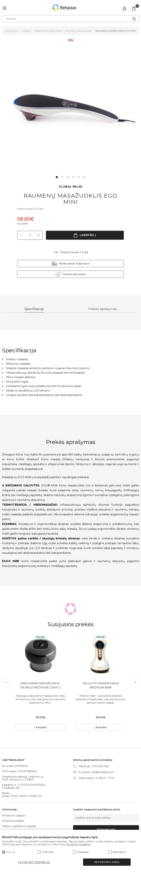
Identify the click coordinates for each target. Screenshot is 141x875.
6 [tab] (84, 177)
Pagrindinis (12, 30)
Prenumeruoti (106, 829)
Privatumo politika (13, 820)
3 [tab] (68, 177)
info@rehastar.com (102, 772)
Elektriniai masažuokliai (48, 30)
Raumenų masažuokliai (78, 30)
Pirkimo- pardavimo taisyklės (19, 826)
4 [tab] (73, 177)
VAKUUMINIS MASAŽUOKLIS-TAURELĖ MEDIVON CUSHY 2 (40, 685)
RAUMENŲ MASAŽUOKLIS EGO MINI (115, 30)
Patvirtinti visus (106, 862)
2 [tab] (62, 177)
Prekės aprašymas (102, 309)
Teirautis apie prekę (74, 274)
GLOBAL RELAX (71, 186)
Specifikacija (34, 309)
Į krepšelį (88, 235)
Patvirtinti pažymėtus (34, 862)
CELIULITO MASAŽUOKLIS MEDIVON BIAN (101, 685)
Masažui (26, 30)
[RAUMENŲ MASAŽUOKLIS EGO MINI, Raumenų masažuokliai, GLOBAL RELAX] (70, 108)
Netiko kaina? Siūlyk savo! (74, 263)
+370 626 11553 (100, 766)
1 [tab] (57, 177)
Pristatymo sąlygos (13, 815)
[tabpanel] (70, 108)
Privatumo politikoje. (78, 844)
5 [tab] (79, 177)
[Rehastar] (64, 7)
